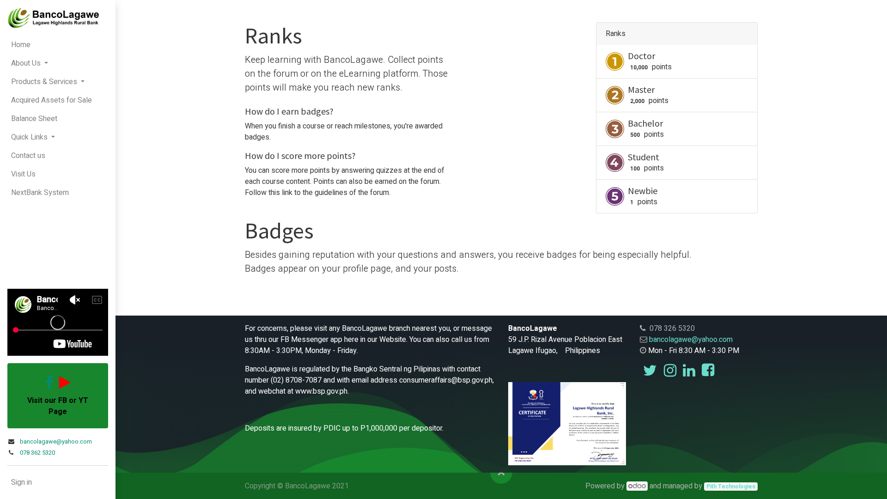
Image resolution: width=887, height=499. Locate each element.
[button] (501, 473)
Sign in (21, 482)
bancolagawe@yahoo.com (56, 442)
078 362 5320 (37, 453)
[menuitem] (57, 45)
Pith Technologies (730, 486)
